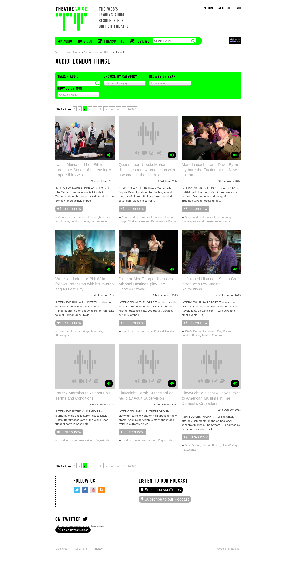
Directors (64, 331)
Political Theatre (164, 331)
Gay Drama (224, 331)
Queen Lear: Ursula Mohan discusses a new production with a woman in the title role (147, 169)
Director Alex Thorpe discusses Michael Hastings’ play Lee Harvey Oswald (146, 284)
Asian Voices (192, 445)
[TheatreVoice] (71, 18)
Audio (87, 52)
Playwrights (62, 335)
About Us (224, 8)
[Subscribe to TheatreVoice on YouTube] (93, 490)
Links (238, 8)
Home (77, 52)
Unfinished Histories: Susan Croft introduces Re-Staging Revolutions (211, 284)
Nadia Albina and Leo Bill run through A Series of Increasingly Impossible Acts (83, 169)
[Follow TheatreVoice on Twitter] (77, 490)
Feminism (157, 217)
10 (112, 108)
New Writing (85, 440)
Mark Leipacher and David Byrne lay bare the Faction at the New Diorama (210, 169)
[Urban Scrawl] (235, 40)
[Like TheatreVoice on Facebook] (85, 490)
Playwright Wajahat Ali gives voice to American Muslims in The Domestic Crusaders (211, 398)
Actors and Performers (72, 217)
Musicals (96, 331)
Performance (99, 221)
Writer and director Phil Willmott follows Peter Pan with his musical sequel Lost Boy (85, 284)
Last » (132, 108)
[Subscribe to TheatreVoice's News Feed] (101, 490)
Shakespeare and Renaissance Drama (152, 221)
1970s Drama (193, 331)
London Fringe (103, 52)
